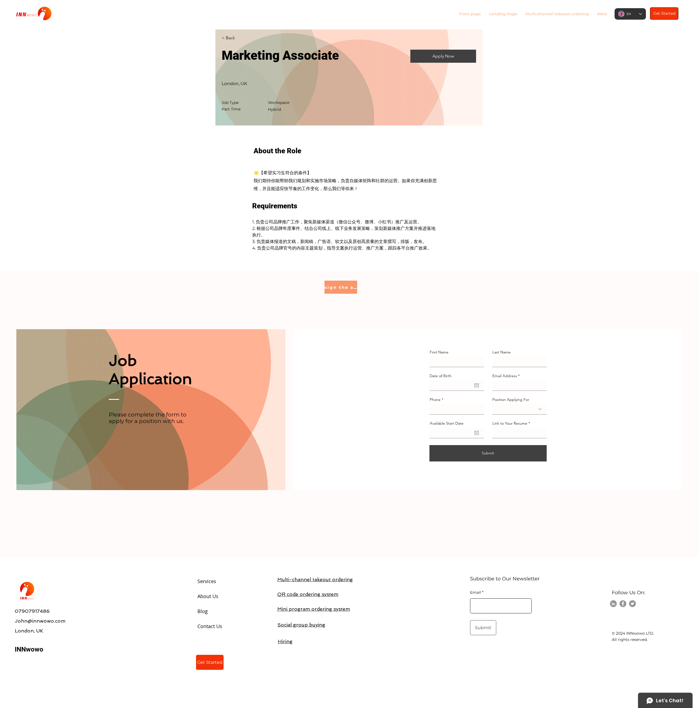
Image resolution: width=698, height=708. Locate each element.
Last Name (501, 352)
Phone (435, 399)
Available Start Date (447, 423)
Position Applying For (510, 399)
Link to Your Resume (509, 423)
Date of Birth (441, 376)
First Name (439, 352)
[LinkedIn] (613, 603)
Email (475, 592)
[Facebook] (622, 603)
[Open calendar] (476, 385)
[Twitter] (632, 603)
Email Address (504, 376)
